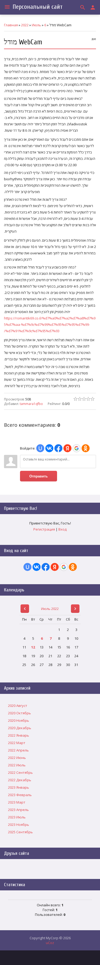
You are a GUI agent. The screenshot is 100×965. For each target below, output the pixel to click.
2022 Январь (18, 735)
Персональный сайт (38, 6)
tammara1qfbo (31, 404)
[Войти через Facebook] (58, 448)
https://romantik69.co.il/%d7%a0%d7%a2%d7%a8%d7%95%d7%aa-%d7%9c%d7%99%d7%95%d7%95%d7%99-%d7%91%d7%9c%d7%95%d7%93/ (49, 324)
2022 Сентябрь (20, 772)
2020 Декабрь (19, 727)
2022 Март (16, 742)
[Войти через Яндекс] (67, 448)
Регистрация (44, 529)
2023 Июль (17, 817)
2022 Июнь (17, 757)
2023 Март (16, 802)
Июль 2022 (50, 608)
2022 (25, 25)
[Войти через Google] (77, 448)
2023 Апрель (18, 809)
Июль (36, 25)
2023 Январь (18, 787)
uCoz (50, 942)
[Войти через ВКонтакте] (49, 448)
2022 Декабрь (19, 780)
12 (33, 647)
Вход (62, 529)
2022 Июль (17, 765)
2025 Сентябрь (20, 832)
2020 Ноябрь (18, 720)
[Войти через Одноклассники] (86, 448)
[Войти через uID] (40, 448)
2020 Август (17, 705)
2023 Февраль (20, 794)
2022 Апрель (18, 750)
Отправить (38, 476)
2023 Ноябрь (18, 824)
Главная (11, 25)
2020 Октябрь (19, 713)
